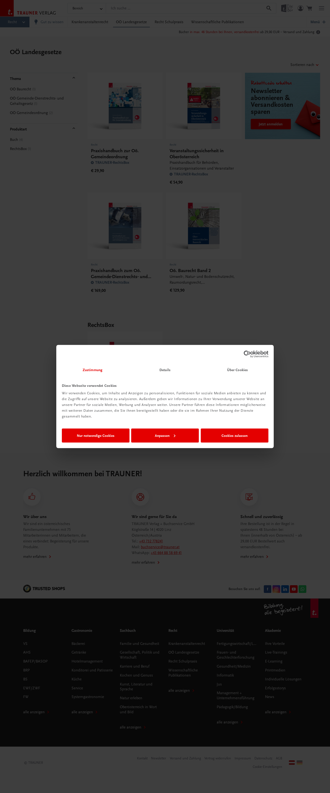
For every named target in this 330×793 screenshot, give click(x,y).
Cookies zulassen (235, 435)
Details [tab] (165, 370)
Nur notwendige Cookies (96, 435)
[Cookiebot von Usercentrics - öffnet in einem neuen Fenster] (247, 354)
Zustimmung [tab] (92, 370)
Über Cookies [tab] (237, 370)
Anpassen (162, 435)
